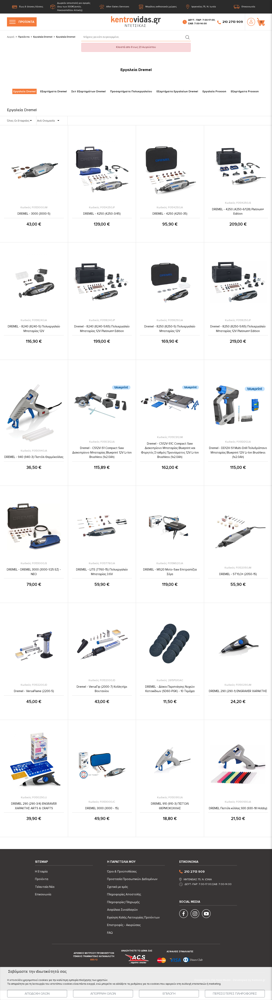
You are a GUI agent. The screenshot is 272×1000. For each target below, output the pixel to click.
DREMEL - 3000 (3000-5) (34, 213)
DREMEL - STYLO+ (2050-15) (238, 574)
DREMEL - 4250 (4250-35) (170, 213)
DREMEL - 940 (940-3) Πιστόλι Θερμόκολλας (33, 457)
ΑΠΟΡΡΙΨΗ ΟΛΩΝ (103, 994)
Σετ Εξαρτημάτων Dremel (88, 91)
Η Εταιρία (41, 871)
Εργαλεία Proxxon (214, 91)
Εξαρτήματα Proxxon (245, 91)
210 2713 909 (232, 22)
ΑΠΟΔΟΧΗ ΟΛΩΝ (37, 994)
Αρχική (10, 36)
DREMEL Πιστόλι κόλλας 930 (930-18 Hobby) (238, 808)
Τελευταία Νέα (44, 887)
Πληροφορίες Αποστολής (124, 894)
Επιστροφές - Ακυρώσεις (124, 925)
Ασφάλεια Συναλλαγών (122, 909)
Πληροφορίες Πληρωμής (123, 902)
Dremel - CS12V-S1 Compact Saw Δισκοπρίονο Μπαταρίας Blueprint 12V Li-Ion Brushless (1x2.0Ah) (102, 452)
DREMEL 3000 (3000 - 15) (102, 808)
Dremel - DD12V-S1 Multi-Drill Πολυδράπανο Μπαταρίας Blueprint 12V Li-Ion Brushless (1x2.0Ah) (238, 452)
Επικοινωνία (248, 6)
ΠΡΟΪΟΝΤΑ (26, 22)
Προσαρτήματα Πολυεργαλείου (131, 91)
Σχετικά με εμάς (117, 887)
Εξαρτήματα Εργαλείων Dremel (177, 91)
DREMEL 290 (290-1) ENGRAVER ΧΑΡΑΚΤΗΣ (238, 691)
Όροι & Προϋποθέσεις (122, 871)
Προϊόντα (23, 36)
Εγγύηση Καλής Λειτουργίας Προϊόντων (133, 917)
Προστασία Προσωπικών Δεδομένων (132, 879)
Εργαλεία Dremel (42, 36)
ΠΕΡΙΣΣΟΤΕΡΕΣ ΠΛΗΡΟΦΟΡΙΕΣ (235, 994)
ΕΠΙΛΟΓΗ (169, 994)
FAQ (110, 933)
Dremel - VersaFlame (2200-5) (34, 691)
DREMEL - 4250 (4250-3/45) (102, 213)
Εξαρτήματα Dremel (53, 91)
